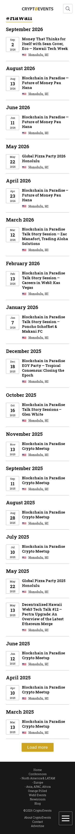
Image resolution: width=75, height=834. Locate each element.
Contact (37, 822)
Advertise (37, 826)
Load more (37, 747)
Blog (37, 803)
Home (37, 770)
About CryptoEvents (37, 817)
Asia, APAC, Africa (38, 787)
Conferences (38, 774)
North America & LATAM (38, 778)
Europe (38, 782)
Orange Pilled (37, 791)
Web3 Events (37, 795)
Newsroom (37, 799)
